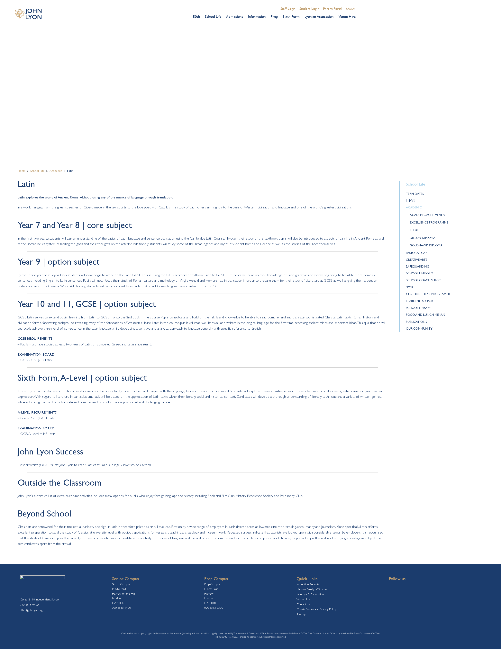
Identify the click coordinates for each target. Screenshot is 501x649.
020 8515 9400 (29, 604)
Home (21, 170)
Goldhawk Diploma (426, 245)
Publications (416, 322)
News (410, 200)
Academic (414, 207)
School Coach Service (424, 280)
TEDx (414, 230)
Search (351, 9)
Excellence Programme (429, 222)
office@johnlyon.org (31, 610)
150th (195, 16)
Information (257, 16)
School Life (213, 16)
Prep (274, 16)
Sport (410, 287)
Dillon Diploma (422, 238)
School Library (418, 308)
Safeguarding (417, 266)
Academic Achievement (428, 215)
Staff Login (288, 8)
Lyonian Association (319, 16)
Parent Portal (332, 8)
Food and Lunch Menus (425, 314)
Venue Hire (347, 16)
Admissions (234, 16)
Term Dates (415, 194)
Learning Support (420, 301)
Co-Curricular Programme (428, 294)
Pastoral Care (417, 253)
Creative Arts (416, 259)
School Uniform (419, 273)
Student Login (309, 8)
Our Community (419, 328)
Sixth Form (291, 16)
